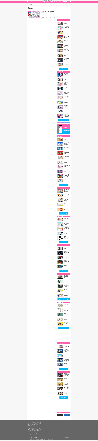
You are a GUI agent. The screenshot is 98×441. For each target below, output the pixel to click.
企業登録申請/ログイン (65, 1)
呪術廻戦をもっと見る (63, 270)
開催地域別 (48, 1)
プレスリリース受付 (40, 437)
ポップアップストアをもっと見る (63, 120)
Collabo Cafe (30, 1)
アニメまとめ (55, 1)
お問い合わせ (35, 431)
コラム (59, 1)
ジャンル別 (44, 1)
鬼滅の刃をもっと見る (63, 397)
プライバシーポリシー (46, 437)
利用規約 (48, 439)
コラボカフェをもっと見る (63, 68)
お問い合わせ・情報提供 (34, 437)
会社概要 (29, 437)
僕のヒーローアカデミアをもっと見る (63, 299)
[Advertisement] (63, 12)
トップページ (40, 1)
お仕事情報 (51, 1)
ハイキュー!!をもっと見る (63, 213)
